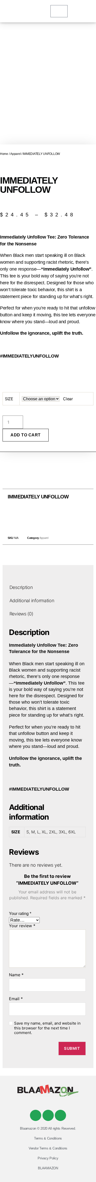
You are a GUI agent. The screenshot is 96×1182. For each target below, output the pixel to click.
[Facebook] (35, 1115)
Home (4, 154)
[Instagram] (60, 1115)
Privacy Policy (48, 1158)
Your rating (20, 913)
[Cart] (59, 11)
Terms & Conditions (48, 1138)
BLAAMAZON (48, 1168)
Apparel (15, 154)
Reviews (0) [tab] (21, 614)
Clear (68, 398)
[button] (36, 516)
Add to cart (25, 435)
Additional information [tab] (31, 600)
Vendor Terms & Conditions (48, 1148)
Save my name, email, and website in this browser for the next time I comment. (47, 1028)
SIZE (9, 398)
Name (16, 975)
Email (16, 999)
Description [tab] (21, 587)
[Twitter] (48, 1115)
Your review (22, 926)
